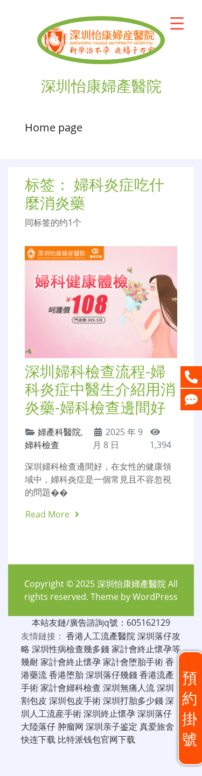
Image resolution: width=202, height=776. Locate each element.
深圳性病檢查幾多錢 (70, 649)
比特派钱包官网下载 (96, 739)
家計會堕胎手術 (133, 662)
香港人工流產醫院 (100, 636)
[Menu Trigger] (177, 23)
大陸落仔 (38, 726)
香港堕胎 (66, 675)
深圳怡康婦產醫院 (131, 584)
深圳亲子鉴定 (111, 726)
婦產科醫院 (59, 432)
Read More (48, 514)
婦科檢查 (42, 445)
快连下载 (38, 739)
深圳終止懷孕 (109, 713)
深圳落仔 (154, 713)
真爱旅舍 (157, 726)
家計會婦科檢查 (70, 688)
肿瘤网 (70, 726)
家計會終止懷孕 (70, 662)
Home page (53, 127)
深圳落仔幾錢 (111, 675)
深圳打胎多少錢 (133, 701)
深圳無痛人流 (129, 688)
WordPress (155, 597)
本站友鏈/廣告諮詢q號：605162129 (101, 622)
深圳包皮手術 (75, 701)
